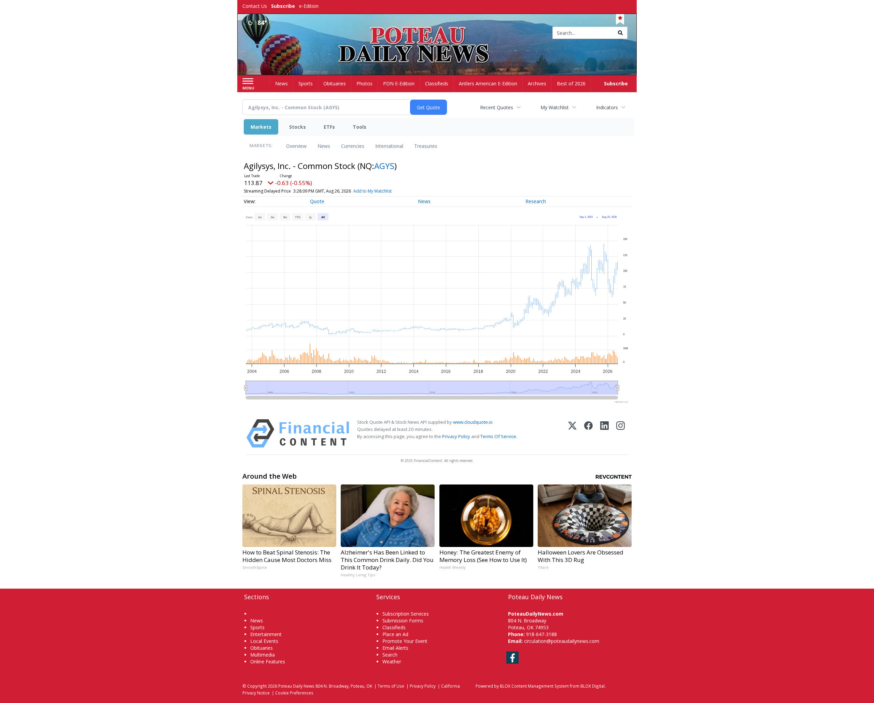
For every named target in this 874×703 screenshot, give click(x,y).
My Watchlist (554, 107)
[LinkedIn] (604, 433)
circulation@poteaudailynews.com (561, 641)
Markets (261, 127)
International (389, 146)
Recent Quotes (496, 107)
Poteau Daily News (296, 686)
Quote (317, 201)
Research (535, 201)
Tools (359, 127)
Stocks (297, 127)
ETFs (329, 127)
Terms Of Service (498, 436)
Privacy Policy (456, 436)
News (324, 146)
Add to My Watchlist (372, 191)
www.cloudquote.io (473, 422)
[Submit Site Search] (620, 33)
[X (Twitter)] (572, 433)
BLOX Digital (592, 686)
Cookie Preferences (294, 692)
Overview (296, 146)
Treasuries (425, 146)
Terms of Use (391, 686)
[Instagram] (621, 433)
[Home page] (437, 33)
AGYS (384, 165)
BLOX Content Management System (534, 686)
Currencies (352, 146)
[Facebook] (588, 433)
